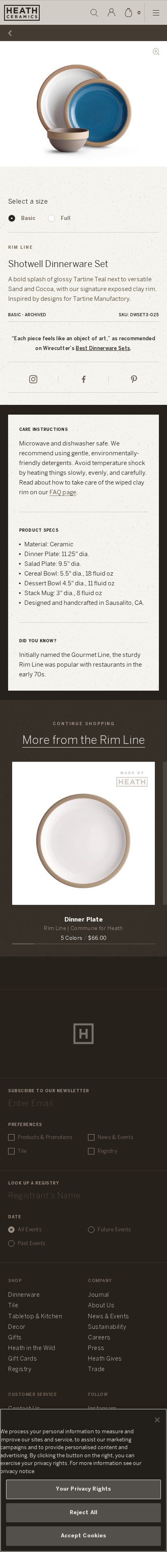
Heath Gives (105, 1359)
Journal (98, 1295)
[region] (83, 1480)
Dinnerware (24, 1295)
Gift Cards (22, 1359)
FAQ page (63, 493)
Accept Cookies (84, 1536)
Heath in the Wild (32, 1348)
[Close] (157, 1420)
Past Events (31, 1243)
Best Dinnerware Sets (103, 348)
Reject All (83, 1512)
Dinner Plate (83, 920)
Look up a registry (33, 1183)
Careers (99, 1338)
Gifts (15, 1338)
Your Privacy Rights (83, 1489)
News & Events (115, 1137)
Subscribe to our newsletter (48, 1091)
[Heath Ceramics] (83, 1034)
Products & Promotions (45, 1137)
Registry (107, 1151)
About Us (101, 1306)
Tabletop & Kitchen (35, 1316)
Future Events (114, 1230)
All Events (29, 1230)
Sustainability (107, 1327)
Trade (96, 1369)
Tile (22, 1151)
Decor (17, 1327)
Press (96, 1348)
